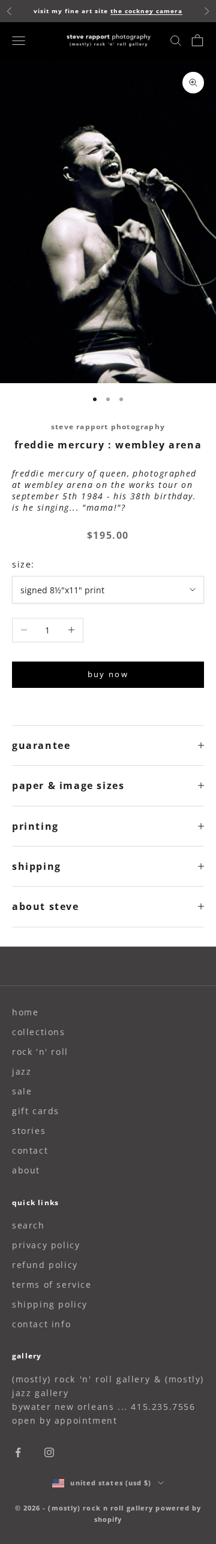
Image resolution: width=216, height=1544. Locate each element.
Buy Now (108, 674)
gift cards (35, 1111)
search (28, 1225)
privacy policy (46, 1245)
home (25, 1012)
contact (30, 1150)
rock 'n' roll (40, 1051)
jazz (21, 1071)
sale (22, 1091)
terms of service (52, 1284)
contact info (41, 1324)
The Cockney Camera (146, 11)
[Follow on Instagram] (49, 1452)
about (26, 1170)
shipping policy (50, 1304)
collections (38, 1032)
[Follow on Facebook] (18, 1452)
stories (29, 1130)
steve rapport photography (108, 426)
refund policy (45, 1264)
